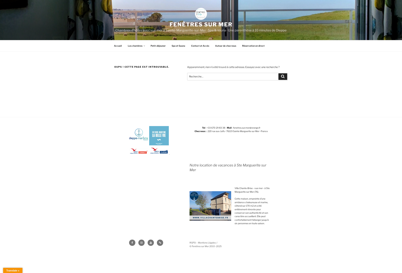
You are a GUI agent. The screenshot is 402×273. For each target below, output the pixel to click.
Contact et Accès (200, 45)
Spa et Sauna (178, 45)
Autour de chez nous (225, 45)
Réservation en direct (253, 45)
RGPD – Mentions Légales (203, 242)
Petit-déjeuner (158, 45)
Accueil (118, 45)
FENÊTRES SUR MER (201, 24)
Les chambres (135, 45)
